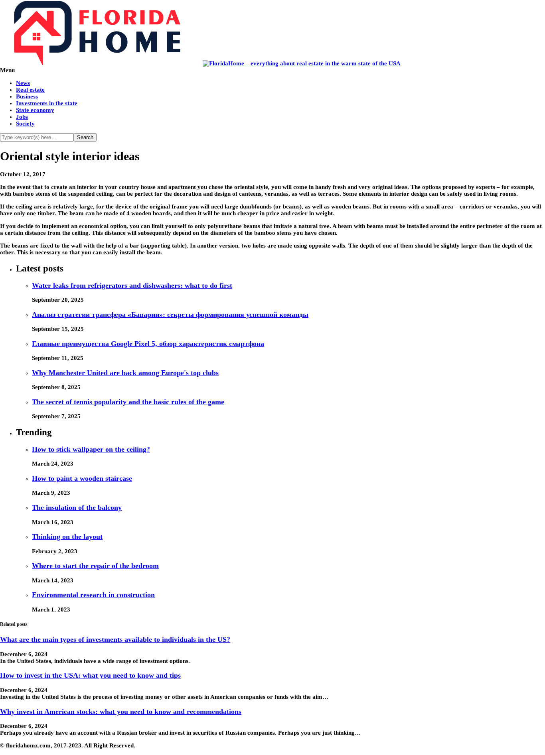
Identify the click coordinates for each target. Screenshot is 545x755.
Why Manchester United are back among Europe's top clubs (125, 373)
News (23, 83)
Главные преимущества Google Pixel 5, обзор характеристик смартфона (148, 344)
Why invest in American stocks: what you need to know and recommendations (120, 712)
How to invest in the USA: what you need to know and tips (90, 675)
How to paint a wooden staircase (82, 478)
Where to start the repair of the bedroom (95, 566)
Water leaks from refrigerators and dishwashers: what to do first (132, 285)
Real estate (30, 90)
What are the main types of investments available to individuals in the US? (115, 639)
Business (27, 96)
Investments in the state (46, 103)
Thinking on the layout (67, 537)
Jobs (22, 117)
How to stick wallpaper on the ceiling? (91, 449)
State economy (35, 110)
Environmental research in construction (93, 595)
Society (25, 123)
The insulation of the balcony (77, 507)
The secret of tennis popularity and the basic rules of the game (128, 402)
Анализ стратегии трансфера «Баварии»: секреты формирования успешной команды (170, 315)
